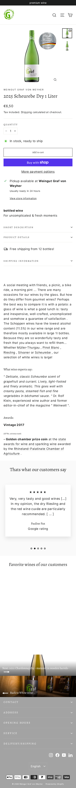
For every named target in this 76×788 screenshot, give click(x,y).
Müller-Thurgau (28, 347)
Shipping (26, 112)
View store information (23, 198)
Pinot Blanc (51, 347)
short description (18, 227)
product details (17, 237)
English (36, 766)
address (11, 712)
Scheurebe (43, 352)
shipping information (21, 260)
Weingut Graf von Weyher (24, 89)
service (10, 733)
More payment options (38, 171)
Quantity (11, 124)
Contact (11, 702)
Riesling (9, 352)
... (50, 514)
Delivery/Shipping (20, 743)
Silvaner (24, 352)
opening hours (17, 722)
